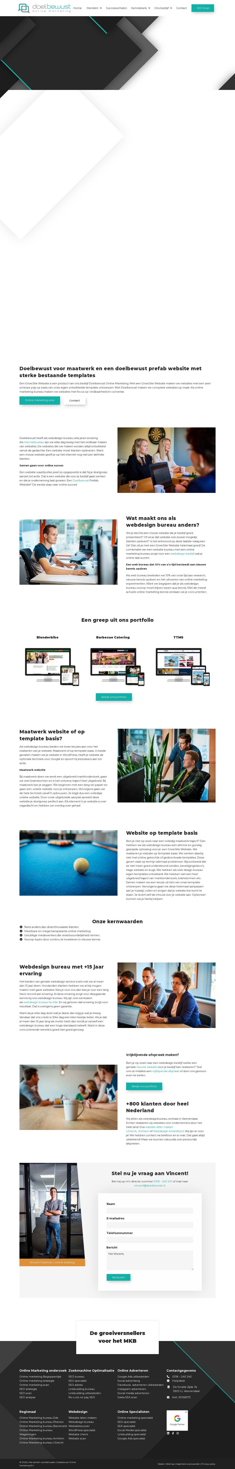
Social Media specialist (132, 1430)
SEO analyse (27, 1397)
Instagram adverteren (132, 1389)
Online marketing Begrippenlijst (40, 1376)
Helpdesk (178, 1380)
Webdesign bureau (81, 1422)
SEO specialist (77, 1380)
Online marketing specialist (135, 1417)
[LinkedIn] (169, 1433)
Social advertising (129, 1380)
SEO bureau (76, 1376)
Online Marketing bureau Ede (38, 1417)
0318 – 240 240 (182, 1376)
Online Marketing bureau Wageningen (35, 1432)
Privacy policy (208, 1464)
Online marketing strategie (36, 1380)
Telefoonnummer (120, 1233)
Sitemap (170, 1464)
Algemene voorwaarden (188, 1464)
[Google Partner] (190, 1419)
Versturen (118, 1277)
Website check (78, 1434)
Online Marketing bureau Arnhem (41, 1438)
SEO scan (25, 1393)
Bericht (111, 1247)
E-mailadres (115, 1218)
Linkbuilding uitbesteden (84, 1393)
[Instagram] (178, 1433)
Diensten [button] (92, 8)
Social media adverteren (133, 1393)
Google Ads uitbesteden (133, 1376)
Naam (111, 1204)
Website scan (77, 1438)
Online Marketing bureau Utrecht (41, 1442)
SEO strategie (28, 1389)
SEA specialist (126, 1426)
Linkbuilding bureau (81, 1389)
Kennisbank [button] (139, 8)
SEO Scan (203, 8)
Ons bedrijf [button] (161, 8)
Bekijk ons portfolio (113, 697)
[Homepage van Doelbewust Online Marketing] (44, 8)
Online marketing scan (40, 400)
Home (77, 8)
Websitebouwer (79, 1426)
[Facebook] (173, 1433)
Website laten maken (82, 1417)
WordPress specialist (81, 1430)
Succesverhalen (116, 8)
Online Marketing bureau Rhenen (41, 1422)
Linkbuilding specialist (132, 1434)
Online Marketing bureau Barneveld (43, 1426)
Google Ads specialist (131, 1438)
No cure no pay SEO (81, 1397)
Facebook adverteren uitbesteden (141, 1384)
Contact (181, 8)
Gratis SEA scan (127, 1397)
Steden (161, 1464)
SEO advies (75, 1384)
